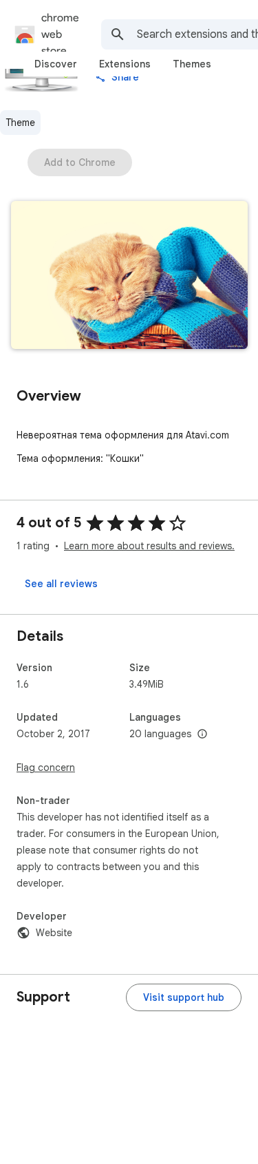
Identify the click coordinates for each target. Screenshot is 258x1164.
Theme (20, 122)
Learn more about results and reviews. (149, 546)
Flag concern (46, 767)
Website (54, 933)
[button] (129, 276)
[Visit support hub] (183, 997)
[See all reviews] (61, 583)
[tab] (55, 64)
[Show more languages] (202, 734)
